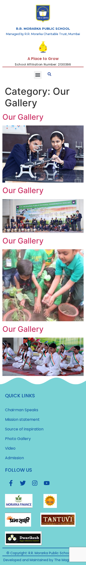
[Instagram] (35, 483)
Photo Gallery (18, 438)
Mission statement (22, 419)
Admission (14, 458)
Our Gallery (22, 117)
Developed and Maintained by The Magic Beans (43, 560)
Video (10, 448)
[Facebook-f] (11, 483)
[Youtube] (47, 483)
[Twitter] (23, 483)
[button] (38, 75)
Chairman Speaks (21, 410)
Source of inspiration (24, 429)
